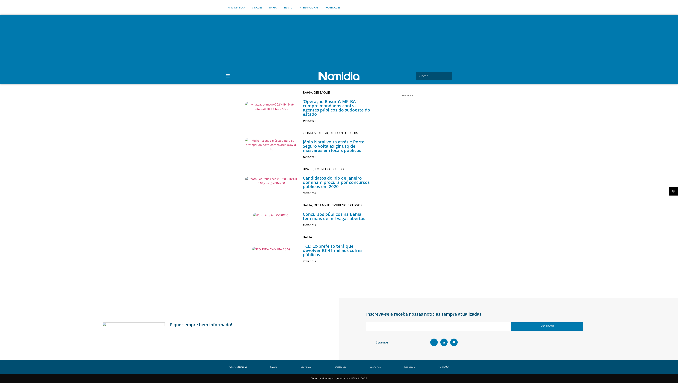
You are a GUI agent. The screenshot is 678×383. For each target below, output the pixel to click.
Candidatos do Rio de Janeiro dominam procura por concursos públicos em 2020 (336, 182)
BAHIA (272, 7)
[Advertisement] (339, 41)
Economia (306, 367)
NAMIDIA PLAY (236, 7)
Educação (409, 367)
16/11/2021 (309, 157)
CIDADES (257, 7)
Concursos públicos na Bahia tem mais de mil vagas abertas (334, 216)
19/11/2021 (309, 121)
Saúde (273, 367)
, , (331, 133)
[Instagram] (444, 342)
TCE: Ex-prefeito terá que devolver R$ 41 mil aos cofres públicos (332, 250)
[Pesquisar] (450, 76)
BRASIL (288, 7)
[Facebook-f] (434, 342)
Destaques (340, 367)
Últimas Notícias (238, 367)
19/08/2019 (309, 225)
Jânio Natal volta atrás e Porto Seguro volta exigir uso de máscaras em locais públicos (334, 146)
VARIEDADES (332, 7)
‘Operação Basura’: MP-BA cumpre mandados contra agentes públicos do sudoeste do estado (336, 107)
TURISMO (443, 367)
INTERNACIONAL (308, 7)
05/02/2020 (309, 193)
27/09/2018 (309, 261)
